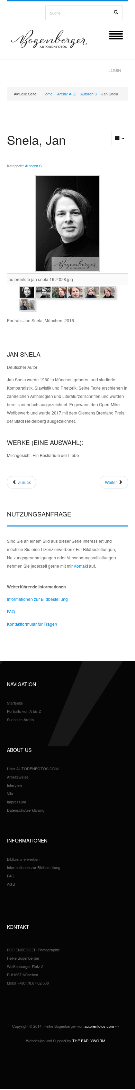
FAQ (11, 611)
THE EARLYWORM (88, 1040)
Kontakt (81, 566)
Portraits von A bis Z (24, 711)
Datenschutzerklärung (25, 810)
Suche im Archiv (20, 719)
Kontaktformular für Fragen (32, 624)
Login (114, 70)
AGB (11, 884)
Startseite (15, 703)
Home (48, 93)
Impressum (16, 801)
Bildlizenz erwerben (23, 859)
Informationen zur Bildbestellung (37, 599)
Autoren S (88, 93)
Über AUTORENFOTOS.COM (32, 768)
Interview (14, 785)
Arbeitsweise (17, 777)
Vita (10, 793)
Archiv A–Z (66, 93)
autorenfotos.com (99, 1026)
